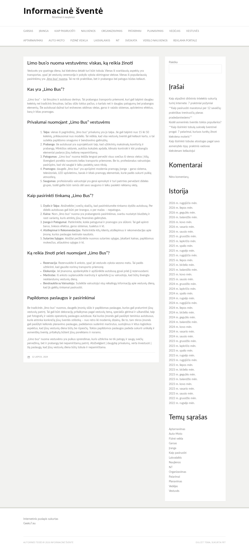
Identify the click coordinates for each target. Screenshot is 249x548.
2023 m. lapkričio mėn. (182, 346)
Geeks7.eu (29, 523)
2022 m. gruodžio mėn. (182, 398)
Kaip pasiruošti (64, 31)
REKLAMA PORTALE (185, 40)
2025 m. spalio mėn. (181, 246)
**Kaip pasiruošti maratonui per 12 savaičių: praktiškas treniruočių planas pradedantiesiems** (195, 113)
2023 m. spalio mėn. (181, 350)
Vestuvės (192, 31)
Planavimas (155, 31)
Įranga (44, 31)
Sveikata (131, 40)
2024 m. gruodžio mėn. (182, 284)
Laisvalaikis (102, 40)
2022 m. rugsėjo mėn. (182, 403)
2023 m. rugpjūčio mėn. (183, 360)
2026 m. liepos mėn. (181, 208)
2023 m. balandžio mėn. (183, 379)
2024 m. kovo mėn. (180, 327)
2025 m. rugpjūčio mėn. (183, 255)
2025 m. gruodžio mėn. (182, 236)
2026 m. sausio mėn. (181, 231)
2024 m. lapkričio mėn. (182, 289)
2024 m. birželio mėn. (182, 312)
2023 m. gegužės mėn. (182, 374)
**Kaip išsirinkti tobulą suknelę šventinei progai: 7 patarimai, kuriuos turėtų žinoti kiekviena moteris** (193, 132)
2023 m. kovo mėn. (180, 384)
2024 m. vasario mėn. (182, 331)
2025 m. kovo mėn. (180, 274)
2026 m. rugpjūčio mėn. (183, 203)
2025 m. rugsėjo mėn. (182, 251)
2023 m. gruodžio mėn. (182, 341)
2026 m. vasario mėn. (182, 227)
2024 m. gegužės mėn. (182, 317)
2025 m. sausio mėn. (181, 279)
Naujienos (88, 31)
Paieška (173, 62)
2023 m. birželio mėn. (182, 369)
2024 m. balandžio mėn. (183, 322)
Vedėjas (174, 31)
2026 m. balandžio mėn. (183, 217)
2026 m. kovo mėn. (180, 222)
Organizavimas (111, 31)
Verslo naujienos (155, 40)
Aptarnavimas (33, 40)
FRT (224, 542)
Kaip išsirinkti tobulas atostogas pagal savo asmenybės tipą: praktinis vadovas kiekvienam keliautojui (194, 146)
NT (117, 40)
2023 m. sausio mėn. (181, 393)
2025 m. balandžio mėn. (183, 270)
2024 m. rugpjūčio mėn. (183, 303)
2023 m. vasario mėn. (182, 388)
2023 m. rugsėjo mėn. (182, 355)
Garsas (28, 31)
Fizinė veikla (79, 40)
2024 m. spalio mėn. (181, 293)
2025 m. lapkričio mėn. (182, 241)
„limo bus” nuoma (56, 79)
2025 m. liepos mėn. (181, 260)
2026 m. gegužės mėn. (182, 212)
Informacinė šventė (63, 10)
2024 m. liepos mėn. (181, 308)
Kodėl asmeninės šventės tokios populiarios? (195, 122)
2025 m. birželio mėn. (182, 265)
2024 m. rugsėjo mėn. (182, 298)
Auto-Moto (57, 40)
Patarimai (134, 31)
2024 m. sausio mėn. (181, 336)
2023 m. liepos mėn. (181, 365)
